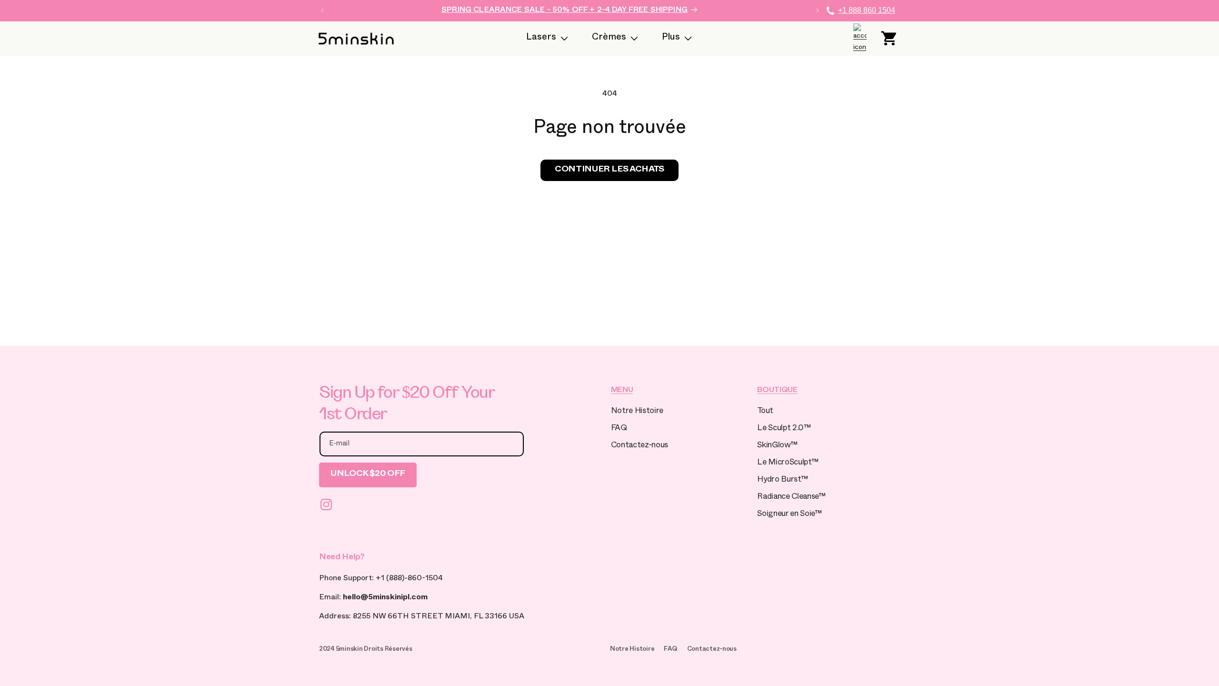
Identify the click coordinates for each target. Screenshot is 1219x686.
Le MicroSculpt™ (787, 463)
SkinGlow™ (777, 446)
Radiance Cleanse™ (791, 497)
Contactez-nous (639, 446)
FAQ (619, 429)
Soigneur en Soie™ (789, 515)
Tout (765, 412)
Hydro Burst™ (782, 480)
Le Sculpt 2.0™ (783, 429)
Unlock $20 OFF (367, 475)
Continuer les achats (609, 170)
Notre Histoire (637, 412)
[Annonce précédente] (322, 10)
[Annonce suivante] (817, 10)
